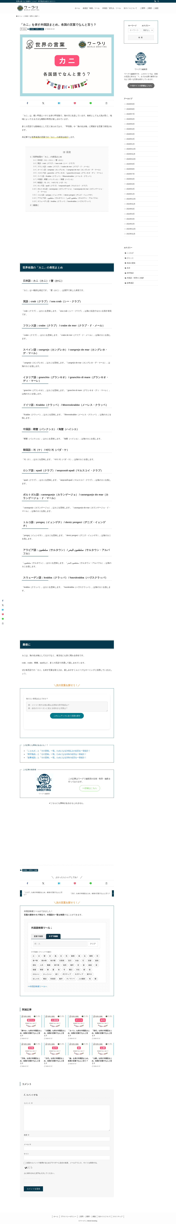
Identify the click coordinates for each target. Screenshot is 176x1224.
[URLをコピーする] (106, 103)
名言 (128, 268)
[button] (27, 103)
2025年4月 (130, 179)
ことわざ (130, 253)
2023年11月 (130, 234)
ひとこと (130, 258)
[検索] (158, 1)
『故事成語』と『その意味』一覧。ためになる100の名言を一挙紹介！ (56, 758)
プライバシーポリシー (68, 1216)
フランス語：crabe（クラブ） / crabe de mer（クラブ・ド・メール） (63, 167)
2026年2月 (130, 139)
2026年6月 (130, 119)
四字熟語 (130, 273)
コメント (28, 1103)
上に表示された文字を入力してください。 (40, 1173)
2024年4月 (130, 214)
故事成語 (130, 283)
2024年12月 (131, 199)
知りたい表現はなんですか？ (37, 699)
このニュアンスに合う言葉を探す (67, 716)
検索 (140, 37)
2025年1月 (130, 194)
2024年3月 (130, 219)
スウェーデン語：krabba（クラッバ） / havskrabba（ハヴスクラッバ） (64, 201)
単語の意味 (131, 263)
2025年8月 (130, 169)
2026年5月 (130, 124)
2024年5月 (130, 209)
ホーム (56, 1216)
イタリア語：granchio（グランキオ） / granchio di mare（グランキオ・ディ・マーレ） (70, 173)
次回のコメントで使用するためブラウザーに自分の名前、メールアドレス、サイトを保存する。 (62, 1163)
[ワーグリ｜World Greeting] (28, 8)
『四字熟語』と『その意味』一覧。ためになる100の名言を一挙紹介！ (56, 754)
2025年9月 (130, 164)
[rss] (155, 1)
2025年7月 (130, 174)
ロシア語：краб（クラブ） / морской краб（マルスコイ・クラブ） (62, 186)
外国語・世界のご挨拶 (36, 29)
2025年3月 (130, 184)
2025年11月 (130, 154)
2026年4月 (130, 129)
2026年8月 (130, 109)
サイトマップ (117, 1216)
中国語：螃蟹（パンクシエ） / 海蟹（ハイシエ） (55, 179)
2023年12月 (131, 229)
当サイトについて (104, 1216)
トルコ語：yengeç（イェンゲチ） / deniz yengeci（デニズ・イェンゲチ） (65, 195)
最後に (36, 205)
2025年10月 (131, 159)
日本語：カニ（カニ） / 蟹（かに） (50, 160)
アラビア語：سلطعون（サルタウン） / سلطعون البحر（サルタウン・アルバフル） (68, 198)
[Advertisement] (67, 236)
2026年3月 (130, 134)
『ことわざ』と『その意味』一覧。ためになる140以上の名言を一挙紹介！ (58, 751)
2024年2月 (130, 224)
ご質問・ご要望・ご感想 (87, 1216)
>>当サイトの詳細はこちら (141, 86)
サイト (26, 1154)
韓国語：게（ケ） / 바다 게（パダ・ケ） (52, 182)
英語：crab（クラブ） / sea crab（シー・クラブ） (56, 163)
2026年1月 (130, 144)
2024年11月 (130, 204)
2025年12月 (131, 149)
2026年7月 (130, 114)
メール (27, 1144)
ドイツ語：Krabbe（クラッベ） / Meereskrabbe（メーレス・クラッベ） (64, 176)
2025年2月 (130, 189)
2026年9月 (130, 104)
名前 (26, 1135)
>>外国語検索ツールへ (37, 986)
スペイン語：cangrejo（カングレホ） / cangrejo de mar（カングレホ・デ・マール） (69, 170)
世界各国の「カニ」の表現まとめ (47, 157)
